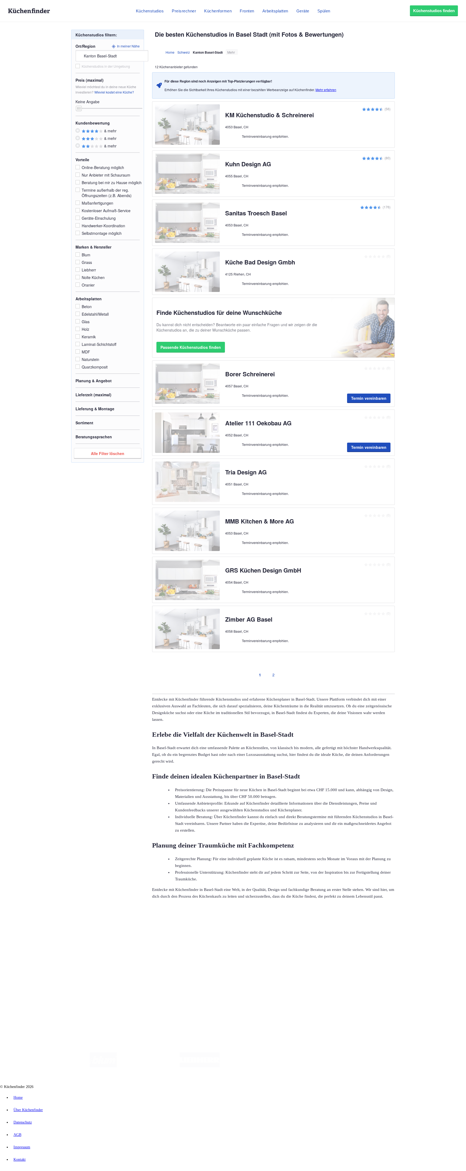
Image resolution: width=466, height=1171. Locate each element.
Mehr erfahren (326, 89)
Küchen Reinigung (25, 952)
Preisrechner (184, 11)
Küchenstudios (150, 11)
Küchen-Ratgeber (24, 956)
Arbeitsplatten (275, 11)
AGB (17, 1135)
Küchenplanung (23, 948)
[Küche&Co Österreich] (367, 1066)
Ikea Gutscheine (37, 938)
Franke (167, 934)
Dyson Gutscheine (90, 938)
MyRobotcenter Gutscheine (167, 938)
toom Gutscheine (114, 938)
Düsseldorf (119, 934)
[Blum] (103, 1066)
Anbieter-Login (23, 992)
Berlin (35, 934)
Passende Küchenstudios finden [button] (190, 347)
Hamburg (47, 934)
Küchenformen (218, 11)
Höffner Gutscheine (199, 938)
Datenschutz (22, 1122)
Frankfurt (134, 934)
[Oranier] (252, 1066)
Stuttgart (155, 934)
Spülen (323, 11)
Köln (145, 934)
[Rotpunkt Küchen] (327, 1066)
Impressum (21, 1147)
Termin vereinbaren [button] (368, 398)
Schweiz (183, 52)
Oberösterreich (93, 934)
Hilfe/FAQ (19, 965)
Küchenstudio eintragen (29, 988)
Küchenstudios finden (434, 10)
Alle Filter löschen (107, 453)
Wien (107, 934)
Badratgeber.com (23, 969)
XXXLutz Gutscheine (63, 938)
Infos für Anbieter (24, 979)
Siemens (178, 934)
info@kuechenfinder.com (97, 1002)
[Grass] (148, 1066)
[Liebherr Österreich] (200, 1066)
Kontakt (19, 1160)
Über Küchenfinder (25, 961)
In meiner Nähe (128, 46)
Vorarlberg (75, 934)
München (61, 934)
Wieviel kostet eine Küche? (114, 92)
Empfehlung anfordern (28, 929)
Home (170, 52)
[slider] (78, 108)
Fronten (247, 11)
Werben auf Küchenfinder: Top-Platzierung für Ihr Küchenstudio (60, 983)
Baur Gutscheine (137, 938)
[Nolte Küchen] (296, 1066)
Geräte (302, 11)
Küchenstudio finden (26, 925)
